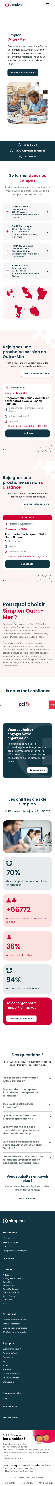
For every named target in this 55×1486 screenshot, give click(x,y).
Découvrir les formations (22, 72)
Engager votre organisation (15, 1328)
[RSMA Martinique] (28, 291)
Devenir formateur (11, 1373)
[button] (47, 4)
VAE (4, 1361)
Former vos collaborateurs (14, 1319)
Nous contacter (10, 1417)
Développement (10, 1238)
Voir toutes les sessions (36, 373)
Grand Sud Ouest (10, 1289)
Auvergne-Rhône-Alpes (13, 1278)
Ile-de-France (9, 1296)
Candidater (27, 433)
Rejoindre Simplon (11, 1378)
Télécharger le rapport (21, 1018)
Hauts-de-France (11, 1292)
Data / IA (7, 1246)
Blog (5, 1398)
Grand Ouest (8, 1285)
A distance (7, 1275)
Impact (6, 1365)
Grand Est (7, 1282)
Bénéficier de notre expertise (15, 1332)
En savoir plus (37, 770)
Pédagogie (8, 1357)
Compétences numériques (15, 1250)
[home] (13, 5)
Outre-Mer (7, 1299)
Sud (4, 1303)
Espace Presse (10, 1406)
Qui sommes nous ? (12, 1349)
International (8, 1382)
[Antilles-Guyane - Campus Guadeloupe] (10, 292)
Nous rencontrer (27, 1198)
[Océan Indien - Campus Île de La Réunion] (33, 307)
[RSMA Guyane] (44, 290)
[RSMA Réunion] (34, 315)
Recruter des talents (12, 1324)
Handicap (7, 1369)
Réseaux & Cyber (10, 1242)
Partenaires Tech (10, 1353)
